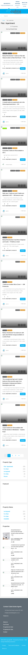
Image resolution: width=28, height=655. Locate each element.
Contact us (5, 615)
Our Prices (6, 624)
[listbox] (16, 29)
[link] (14, 41)
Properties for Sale (8, 629)
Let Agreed (15, 53)
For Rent (10, 53)
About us (5, 622)
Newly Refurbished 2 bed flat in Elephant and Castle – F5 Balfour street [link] (17, 585)
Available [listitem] (6, 519)
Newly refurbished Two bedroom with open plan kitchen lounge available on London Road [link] (13, 335)
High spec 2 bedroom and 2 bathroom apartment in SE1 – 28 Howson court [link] (17, 571)
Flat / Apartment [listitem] (8, 466)
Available (5, 53)
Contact (5, 632)
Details (23, 68)
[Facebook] (11, 652)
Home (3, 20)
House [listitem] (5, 476)
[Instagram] (17, 652)
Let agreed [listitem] (7, 471)
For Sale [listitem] (6, 474)
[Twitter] (14, 652)
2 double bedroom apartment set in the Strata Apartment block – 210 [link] (18, 546)
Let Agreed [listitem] (7, 511)
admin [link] (7, 73)
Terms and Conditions (13, 645)
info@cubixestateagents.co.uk (7, 5)
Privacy (4, 645)
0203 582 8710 (7, 3)
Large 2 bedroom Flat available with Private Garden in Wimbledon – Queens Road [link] (13, 429)
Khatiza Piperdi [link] (9, 164)
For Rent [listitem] (6, 469)
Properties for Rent (8, 627)
